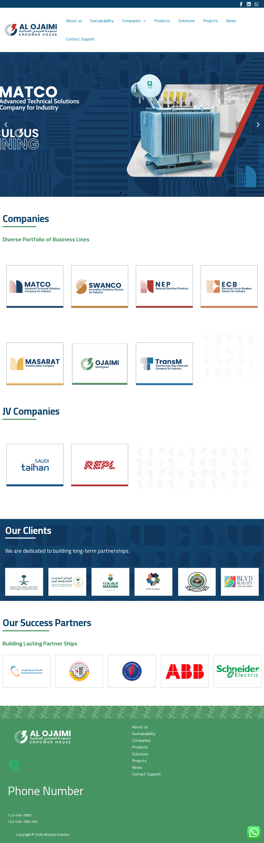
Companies (131, 20)
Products (162, 20)
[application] (143, 20)
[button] (116, 192)
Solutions (186, 20)
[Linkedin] (248, 4)
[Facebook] (241, 4)
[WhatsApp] (256, 4)
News (231, 20)
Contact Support (80, 39)
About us (74, 20)
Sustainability (102, 20)
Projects (210, 20)
